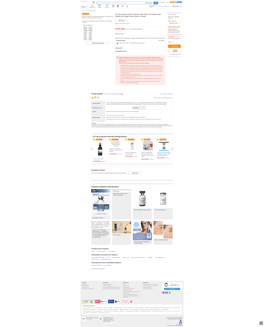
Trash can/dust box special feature (89, 309)
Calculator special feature (108, 307)
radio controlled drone (160, 257)
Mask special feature (107, 311)
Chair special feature (167, 307)
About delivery (84, 285)
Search (156, 3)
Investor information (106, 285)
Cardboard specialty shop (143, 309)
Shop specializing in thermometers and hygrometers (92, 311)
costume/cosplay (95, 259)
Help (168, 2)
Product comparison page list (103, 312)
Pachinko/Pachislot (116, 257)
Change (162, 40)
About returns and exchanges (87, 288)
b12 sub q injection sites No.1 (123, 23)
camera (93, 251)
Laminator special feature (139, 307)
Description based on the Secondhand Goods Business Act (131, 292)
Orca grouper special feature (145, 311)
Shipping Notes (119, 48)
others (108, 257)
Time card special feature (128, 307)
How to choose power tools (155, 309)
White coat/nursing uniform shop (158, 311)
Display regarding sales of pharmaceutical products (131, 296)
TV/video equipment (101, 251)
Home (83, 10)
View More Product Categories (98, 268)
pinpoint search (86, 312)
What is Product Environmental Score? (162, 97)
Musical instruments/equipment (138, 257)
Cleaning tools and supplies (102, 309)
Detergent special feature (113, 309)
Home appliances (108, 265)
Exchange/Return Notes (121, 51)
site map (124, 284)
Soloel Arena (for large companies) (149, 285)
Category (83, 6)
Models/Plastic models (106, 259)
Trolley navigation (164, 309)
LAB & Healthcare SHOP (173, 27)
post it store (168, 311)
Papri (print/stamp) (146, 287)
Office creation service (175, 311)
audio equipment (112, 251)
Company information (107, 284)
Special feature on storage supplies (132, 311)
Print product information (167, 94)
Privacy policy (125, 287)
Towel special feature (134, 309)
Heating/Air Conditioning (96, 265)
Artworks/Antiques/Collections (97, 257)
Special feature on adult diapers (119, 311)
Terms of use (125, 285)
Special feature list (93, 312)
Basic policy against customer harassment (111, 288)
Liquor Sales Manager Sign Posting (129, 294)
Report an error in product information (112, 94)
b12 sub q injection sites (90, 10)
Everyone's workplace (147, 288)
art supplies (149, 257)
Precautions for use (126, 290)
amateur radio (126, 257)
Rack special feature (176, 307)
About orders (84, 284)
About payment (84, 287)
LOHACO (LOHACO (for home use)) (150, 284)
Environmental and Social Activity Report (110, 287)
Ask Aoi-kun (172, 288)
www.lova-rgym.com (83, 1)
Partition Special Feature (157, 307)
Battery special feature (118, 307)
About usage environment (128, 288)
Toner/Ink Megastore (98, 307)
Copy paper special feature (88, 307)
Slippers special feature (123, 309)
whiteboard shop (148, 307)
